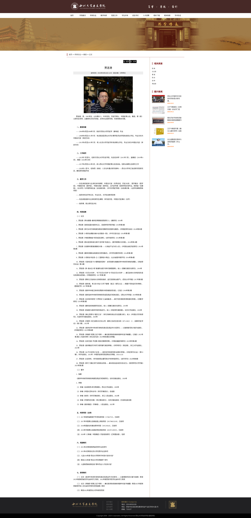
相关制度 (167, 15)
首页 (72, 15)
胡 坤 (153, 80)
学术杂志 (178, 15)
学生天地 (125, 15)
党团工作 (114, 15)
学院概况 (82, 15)
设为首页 (109, 507)
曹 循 (153, 74)
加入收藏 (109, 509)
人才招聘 (146, 15)
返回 (127, 61)
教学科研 (104, 15)
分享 (134, 61)
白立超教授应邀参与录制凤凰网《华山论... (174, 142)
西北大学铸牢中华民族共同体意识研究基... (174, 98)
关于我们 (109, 502)
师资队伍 (93, 15)
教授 (85, 54)
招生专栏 (135, 15)
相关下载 (157, 15)
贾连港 (154, 83)
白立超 (154, 71)
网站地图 (109, 504)
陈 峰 (153, 68)
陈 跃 (153, 77)
